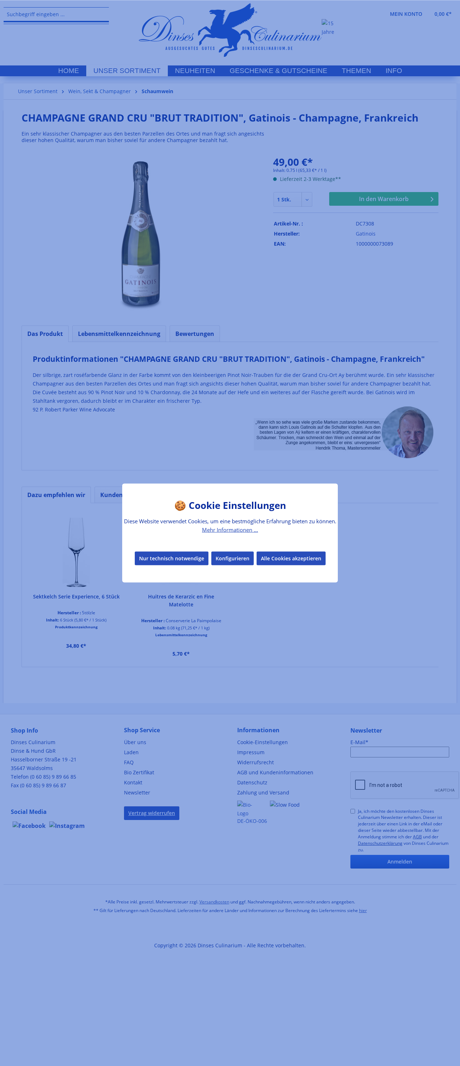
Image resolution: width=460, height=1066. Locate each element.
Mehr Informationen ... (230, 529)
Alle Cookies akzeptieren (291, 558)
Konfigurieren (232, 558)
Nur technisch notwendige (171, 558)
